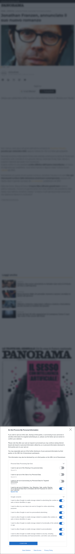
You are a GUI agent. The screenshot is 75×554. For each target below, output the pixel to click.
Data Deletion (26, 550)
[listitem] (37, 464)
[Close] (71, 430)
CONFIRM (23, 543)
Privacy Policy (48, 550)
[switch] (61, 468)
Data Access (37, 550)
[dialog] (37, 490)
